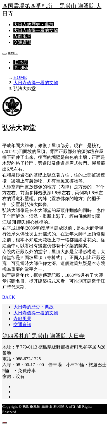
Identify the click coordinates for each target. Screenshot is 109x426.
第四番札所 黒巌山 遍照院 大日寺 (43, 336)
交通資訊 (22, 42)
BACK (8, 297)
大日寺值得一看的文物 (35, 30)
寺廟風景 (22, 36)
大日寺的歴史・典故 (33, 24)
